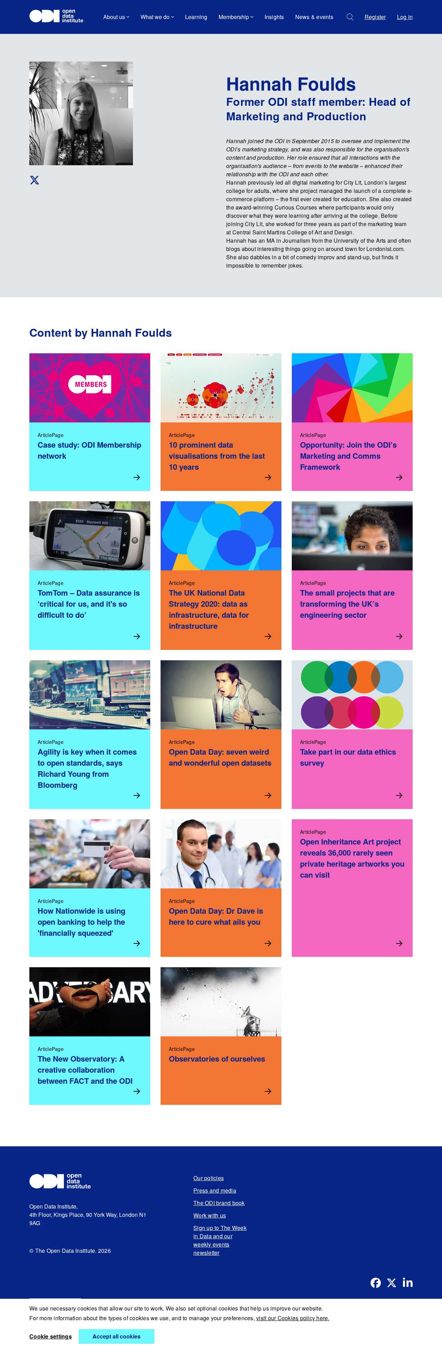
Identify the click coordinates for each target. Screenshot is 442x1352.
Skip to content (52, 36)
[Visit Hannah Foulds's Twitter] (106, 180)
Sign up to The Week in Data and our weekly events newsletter (220, 1240)
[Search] (350, 17)
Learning (196, 17)
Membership (234, 17)
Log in (405, 17)
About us (114, 17)
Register (375, 17)
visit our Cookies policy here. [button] (292, 1318)
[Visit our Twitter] (391, 1283)
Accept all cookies (117, 1336)
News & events (314, 17)
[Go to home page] (59, 17)
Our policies (208, 1178)
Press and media (214, 1190)
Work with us (209, 1215)
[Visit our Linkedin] (407, 1283)
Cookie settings (50, 1336)
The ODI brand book (219, 1203)
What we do (155, 17)
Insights (274, 17)
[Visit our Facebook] (376, 1283)
